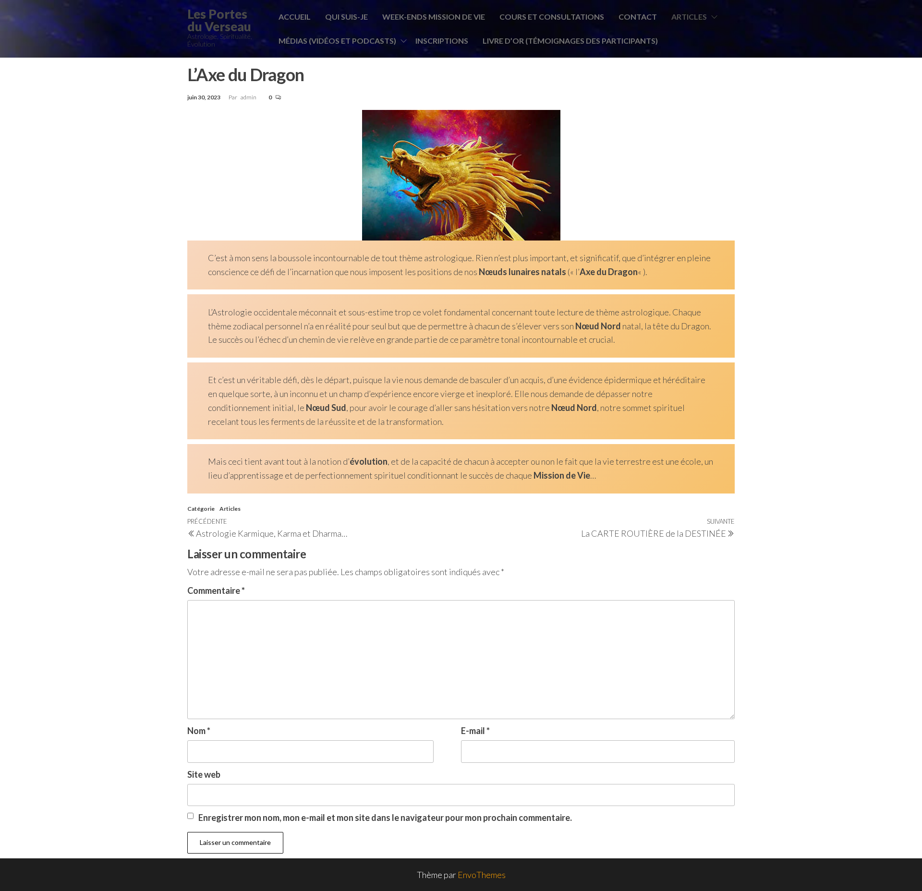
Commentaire (216, 590)
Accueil (295, 16)
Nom (198, 730)
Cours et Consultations (551, 16)
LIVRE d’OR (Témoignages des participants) (570, 40)
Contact (638, 16)
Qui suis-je (346, 16)
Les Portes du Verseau (219, 20)
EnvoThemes (482, 874)
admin (249, 97)
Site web (203, 774)
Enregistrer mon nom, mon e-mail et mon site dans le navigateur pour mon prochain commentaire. (385, 817)
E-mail (475, 730)
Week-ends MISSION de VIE (433, 16)
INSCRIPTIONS (441, 40)
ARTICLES (689, 16)
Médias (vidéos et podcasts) (337, 40)
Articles (230, 508)
